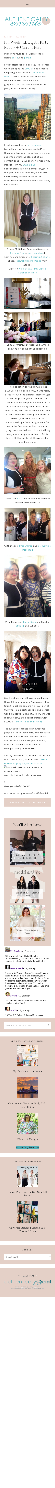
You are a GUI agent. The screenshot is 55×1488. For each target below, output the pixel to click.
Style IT (20, 626)
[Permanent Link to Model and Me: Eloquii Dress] (27, 902)
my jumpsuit (35, 145)
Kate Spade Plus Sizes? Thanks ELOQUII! (28, 857)
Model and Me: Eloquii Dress (27, 894)
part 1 (15, 57)
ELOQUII (29, 68)
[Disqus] (27, 981)
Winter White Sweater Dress (27, 932)
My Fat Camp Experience (27, 1071)
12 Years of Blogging (27, 1139)
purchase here (36, 253)
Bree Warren (25, 546)
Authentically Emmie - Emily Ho (27, 21)
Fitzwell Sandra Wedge (28, 261)
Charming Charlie (41, 257)
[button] (27, 3)
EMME (20, 498)
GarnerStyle (29, 622)
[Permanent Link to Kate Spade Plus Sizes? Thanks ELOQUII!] (27, 864)
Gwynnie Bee (30, 164)
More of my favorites (27, 1147)
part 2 (27, 57)
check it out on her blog (29, 721)
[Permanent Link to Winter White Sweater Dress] (27, 940)
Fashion (8, 37)
